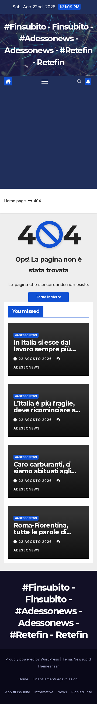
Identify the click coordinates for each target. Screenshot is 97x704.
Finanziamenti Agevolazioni (55, 679)
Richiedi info (81, 692)
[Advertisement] (48, 137)
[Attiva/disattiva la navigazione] (45, 81)
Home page (15, 200)
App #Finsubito (17, 692)
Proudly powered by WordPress (33, 659)
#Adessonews (26, 335)
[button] (79, 81)
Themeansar (48, 666)
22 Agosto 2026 (36, 359)
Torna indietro (48, 297)
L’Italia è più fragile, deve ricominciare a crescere (44, 410)
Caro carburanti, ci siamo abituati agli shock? (42, 471)
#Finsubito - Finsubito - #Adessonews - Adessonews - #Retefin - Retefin (48, 611)
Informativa (43, 692)
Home (23, 679)
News (62, 692)
